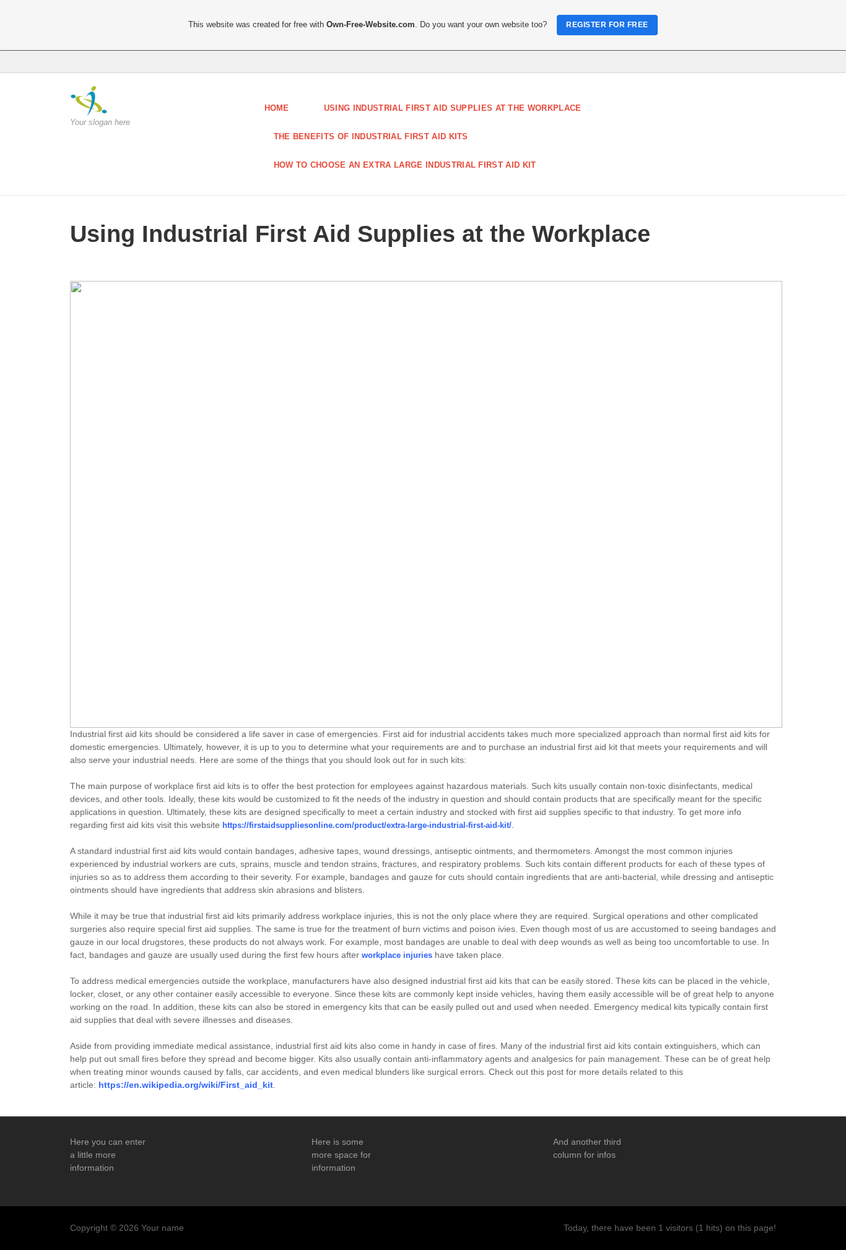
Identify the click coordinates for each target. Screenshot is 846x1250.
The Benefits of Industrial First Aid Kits (371, 136)
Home (276, 108)
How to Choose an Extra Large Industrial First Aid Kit (405, 165)
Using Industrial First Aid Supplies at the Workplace (453, 108)
